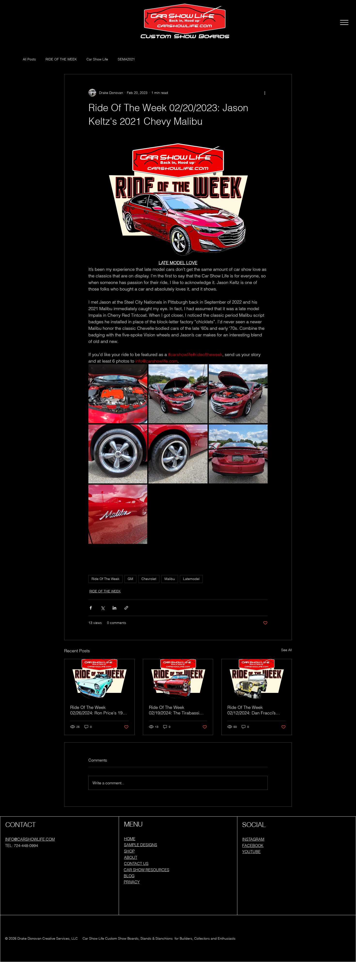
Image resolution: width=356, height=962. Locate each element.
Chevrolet (148, 579)
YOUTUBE (251, 851)
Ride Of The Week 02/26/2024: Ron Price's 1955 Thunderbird (98, 710)
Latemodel (191, 579)
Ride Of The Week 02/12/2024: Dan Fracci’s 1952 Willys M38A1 (251, 710)
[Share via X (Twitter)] (102, 607)
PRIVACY (132, 881)
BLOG (129, 875)
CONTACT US (136, 863)
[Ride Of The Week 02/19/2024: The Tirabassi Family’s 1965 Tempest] (178, 678)
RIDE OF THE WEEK (61, 59)
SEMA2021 (126, 59)
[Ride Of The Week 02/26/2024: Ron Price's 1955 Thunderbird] (99, 678)
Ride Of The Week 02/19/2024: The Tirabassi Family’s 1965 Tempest (174, 710)
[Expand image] (117, 393)
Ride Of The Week (105, 579)
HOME (129, 838)
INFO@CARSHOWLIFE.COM (30, 839)
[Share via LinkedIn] (114, 607)
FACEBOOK (252, 845)
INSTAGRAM (253, 839)
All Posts (29, 59)
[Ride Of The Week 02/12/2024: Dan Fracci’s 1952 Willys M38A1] (257, 678)
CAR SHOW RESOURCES (146, 869)
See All (286, 650)
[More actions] (265, 93)
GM (130, 579)
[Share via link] (126, 607)
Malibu (169, 579)
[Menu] (344, 22)
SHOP (129, 851)
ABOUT (130, 857)
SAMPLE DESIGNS (140, 844)
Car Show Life (97, 59)
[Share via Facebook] (90, 607)
